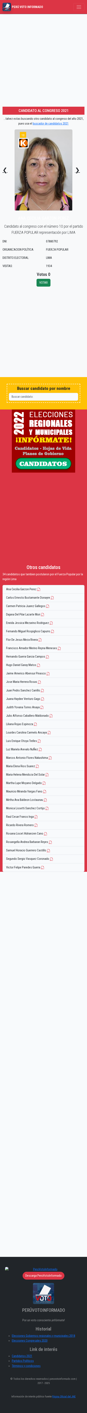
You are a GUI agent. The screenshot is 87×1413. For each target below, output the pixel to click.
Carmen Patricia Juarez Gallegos (26, 606)
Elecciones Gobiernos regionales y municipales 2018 (43, 1336)
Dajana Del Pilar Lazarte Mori (23, 614)
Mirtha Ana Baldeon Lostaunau (25, 800)
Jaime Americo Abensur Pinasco (26, 673)
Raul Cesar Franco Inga (20, 817)
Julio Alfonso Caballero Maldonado (27, 716)
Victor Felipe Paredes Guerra (23, 867)
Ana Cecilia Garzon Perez (21, 589)
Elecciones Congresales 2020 (30, 1341)
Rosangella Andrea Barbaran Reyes (27, 842)
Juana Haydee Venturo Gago (23, 699)
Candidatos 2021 (22, 1356)
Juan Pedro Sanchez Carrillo (23, 690)
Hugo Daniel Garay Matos (21, 665)
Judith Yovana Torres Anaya (23, 707)
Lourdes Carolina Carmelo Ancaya (27, 732)
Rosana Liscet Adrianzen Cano (25, 833)
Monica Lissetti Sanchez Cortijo (25, 808)
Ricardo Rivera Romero (20, 825)
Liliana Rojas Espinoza (20, 724)
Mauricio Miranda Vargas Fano (24, 791)
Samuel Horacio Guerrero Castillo (26, 850)
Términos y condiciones (26, 1366)
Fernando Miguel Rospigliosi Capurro (28, 631)
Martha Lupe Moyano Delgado (24, 783)
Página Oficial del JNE (64, 1396)
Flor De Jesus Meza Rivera (22, 640)
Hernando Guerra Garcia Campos (26, 656)
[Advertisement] (43, 59)
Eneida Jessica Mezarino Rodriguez (28, 623)
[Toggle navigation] (78, 7)
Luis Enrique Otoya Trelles (22, 741)
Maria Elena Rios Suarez (21, 766)
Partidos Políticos (23, 1361)
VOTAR (43, 282)
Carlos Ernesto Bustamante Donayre (28, 597)
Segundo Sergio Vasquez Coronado (28, 859)
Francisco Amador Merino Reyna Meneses (32, 648)
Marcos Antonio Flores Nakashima (27, 758)
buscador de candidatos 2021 (51, 123)
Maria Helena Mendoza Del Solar (25, 774)
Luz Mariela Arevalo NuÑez (22, 749)
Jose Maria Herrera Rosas (22, 682)
